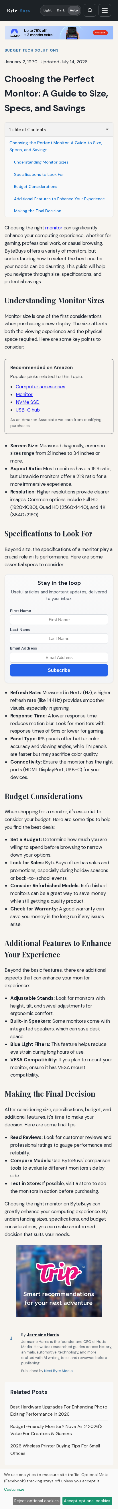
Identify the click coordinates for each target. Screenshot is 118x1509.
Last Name (20, 629)
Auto (74, 10)
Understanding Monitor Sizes (41, 162)
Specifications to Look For (39, 174)
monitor (53, 228)
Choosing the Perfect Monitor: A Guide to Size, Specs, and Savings (55, 146)
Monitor (24, 394)
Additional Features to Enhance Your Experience (59, 198)
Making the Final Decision (37, 210)
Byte (18, 10)
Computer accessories (40, 386)
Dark (60, 10)
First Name (20, 610)
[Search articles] (90, 10)
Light (48, 10)
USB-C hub (28, 410)
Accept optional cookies (87, 1500)
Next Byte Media (58, 1370)
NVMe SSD (28, 402)
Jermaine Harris (43, 1334)
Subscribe (59, 670)
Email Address (23, 648)
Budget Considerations (35, 186)
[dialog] (59, 1489)
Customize (14, 1489)
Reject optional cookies (36, 1500)
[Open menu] (105, 10)
